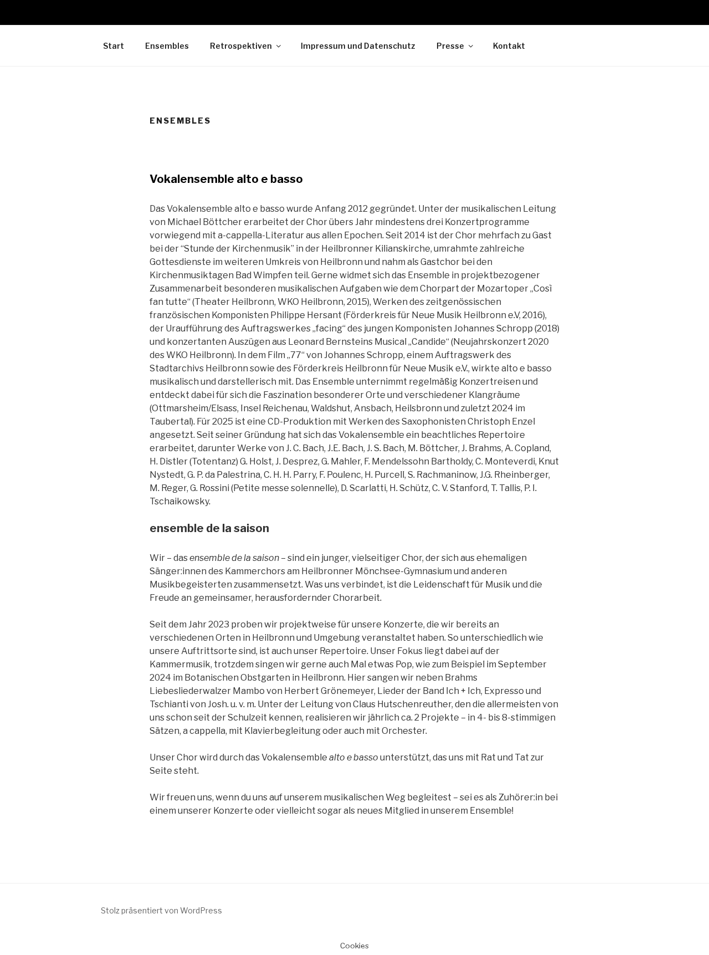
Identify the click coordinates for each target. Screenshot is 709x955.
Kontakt (509, 45)
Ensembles (167, 45)
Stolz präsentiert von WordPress (161, 910)
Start (113, 45)
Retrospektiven (241, 45)
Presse (450, 45)
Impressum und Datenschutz (358, 45)
